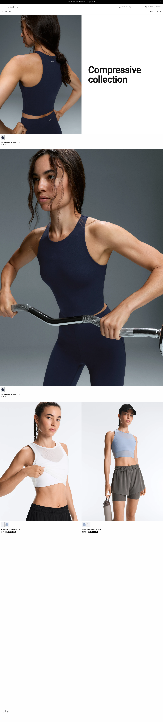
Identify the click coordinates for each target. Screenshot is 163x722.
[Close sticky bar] (160, 2)
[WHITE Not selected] (88, 524)
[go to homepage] (12, 7)
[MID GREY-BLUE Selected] (84, 524)
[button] (157, 7)
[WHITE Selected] (3, 524)
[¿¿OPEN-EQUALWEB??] (5, 711)
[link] (147, 7)
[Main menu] (3, 6)
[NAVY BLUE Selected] (3, 137)
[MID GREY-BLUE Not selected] (7, 524)
